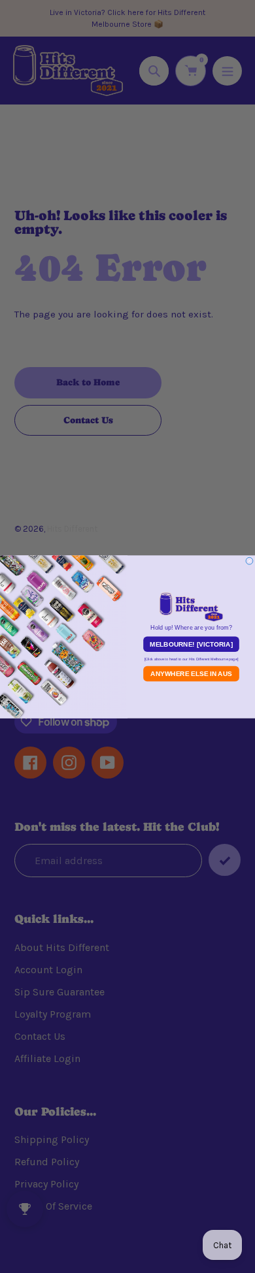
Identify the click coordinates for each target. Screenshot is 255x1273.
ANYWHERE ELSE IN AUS (191, 673)
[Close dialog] (249, 560)
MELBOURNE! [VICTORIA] (191, 644)
